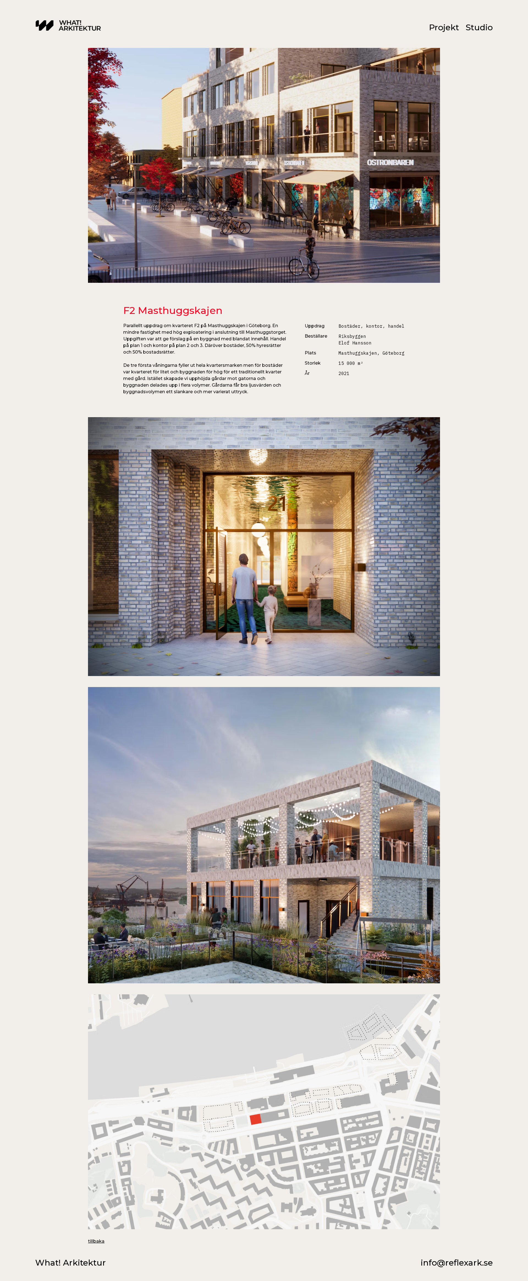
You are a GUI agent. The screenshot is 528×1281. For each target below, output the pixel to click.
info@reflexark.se (457, 1263)
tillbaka (96, 1241)
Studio (479, 27)
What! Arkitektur (70, 1263)
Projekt (444, 27)
